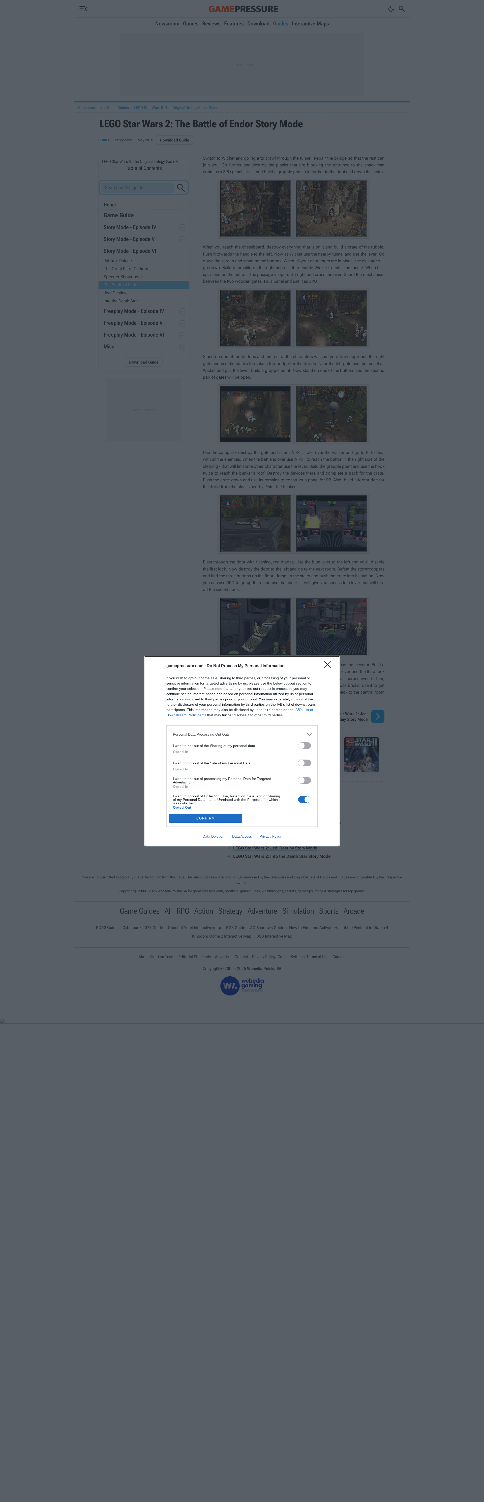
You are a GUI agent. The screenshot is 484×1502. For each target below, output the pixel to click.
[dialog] (242, 751)
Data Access (242, 836)
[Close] (329, 666)
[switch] (304, 745)
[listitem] (242, 734)
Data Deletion (213, 836)
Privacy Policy (271, 836)
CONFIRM (205, 818)
